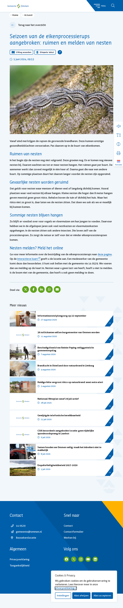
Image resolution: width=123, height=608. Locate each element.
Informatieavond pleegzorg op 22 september (62, 315)
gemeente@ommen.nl (29, 531)
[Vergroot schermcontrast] (118, 144)
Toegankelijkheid (19, 565)
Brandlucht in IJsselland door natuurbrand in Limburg (66, 365)
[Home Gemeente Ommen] (18, 6)
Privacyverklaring (19, 559)
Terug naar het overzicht (32, 24)
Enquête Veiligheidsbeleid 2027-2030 (57, 465)
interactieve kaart (27, 258)
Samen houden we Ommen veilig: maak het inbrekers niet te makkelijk (69, 448)
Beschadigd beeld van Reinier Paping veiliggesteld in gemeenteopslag (66, 349)
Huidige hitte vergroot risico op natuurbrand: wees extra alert (70, 382)
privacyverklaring (64, 588)
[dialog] (84, 586)
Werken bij (70, 537)
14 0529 (21, 525)
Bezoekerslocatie (26, 537)
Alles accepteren (102, 595)
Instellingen (63, 595)
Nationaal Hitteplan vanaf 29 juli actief (58, 398)
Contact (68, 525)
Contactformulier (73, 531)
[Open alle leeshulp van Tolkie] (60, 52)
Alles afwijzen (81, 595)
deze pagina (105, 254)
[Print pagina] (118, 153)
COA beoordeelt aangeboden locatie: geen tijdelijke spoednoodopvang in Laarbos (66, 432)
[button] (118, 126)
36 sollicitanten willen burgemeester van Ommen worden (69, 332)
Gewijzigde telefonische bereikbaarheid (59, 415)
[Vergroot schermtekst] (118, 135)
